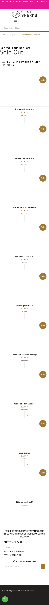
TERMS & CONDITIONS (13, 555)
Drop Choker (24, 453)
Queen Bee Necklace (24, 158)
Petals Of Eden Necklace (24, 403)
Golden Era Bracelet (24, 256)
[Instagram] (28, 596)
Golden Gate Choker (24, 305)
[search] (43, 28)
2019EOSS (13, 34)
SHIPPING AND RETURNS (14, 551)
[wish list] (27, 120)
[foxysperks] (24, 14)
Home (4, 34)
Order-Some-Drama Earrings (24, 354)
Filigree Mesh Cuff (24, 502)
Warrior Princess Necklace (24, 207)
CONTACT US (9, 547)
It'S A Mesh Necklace (24, 109)
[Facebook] (23, 596)
